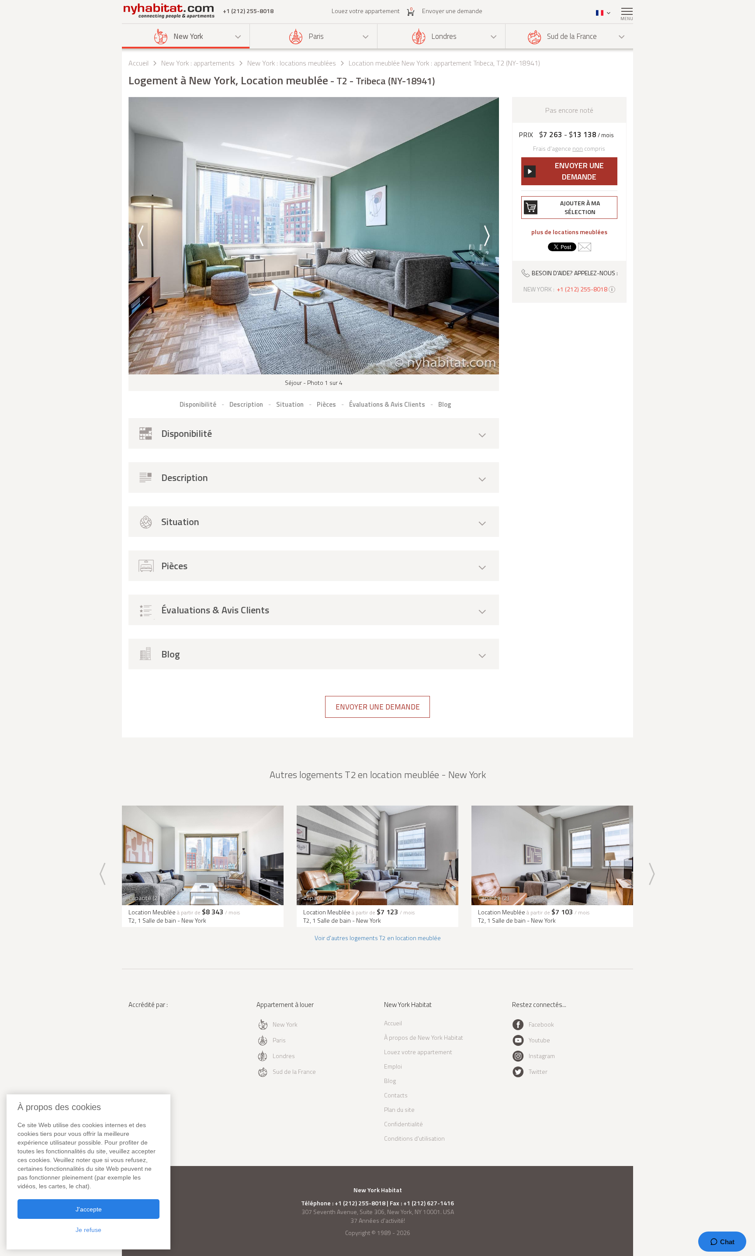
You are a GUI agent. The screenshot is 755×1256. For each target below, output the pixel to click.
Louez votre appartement (366, 10)
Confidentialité (403, 1123)
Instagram (542, 1055)
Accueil (138, 63)
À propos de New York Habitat (423, 1037)
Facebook (541, 1024)
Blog (390, 1080)
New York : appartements (198, 63)
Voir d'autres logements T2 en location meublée (378, 937)
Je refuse (88, 1229)
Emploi (393, 1066)
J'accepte (89, 1209)
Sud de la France (572, 36)
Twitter (538, 1071)
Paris (316, 36)
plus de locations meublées (569, 232)
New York (188, 36)
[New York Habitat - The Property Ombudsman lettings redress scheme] (157, 1040)
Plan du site (399, 1109)
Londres (444, 36)
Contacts (396, 1095)
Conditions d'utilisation (414, 1138)
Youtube (539, 1040)
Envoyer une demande (452, 10)
